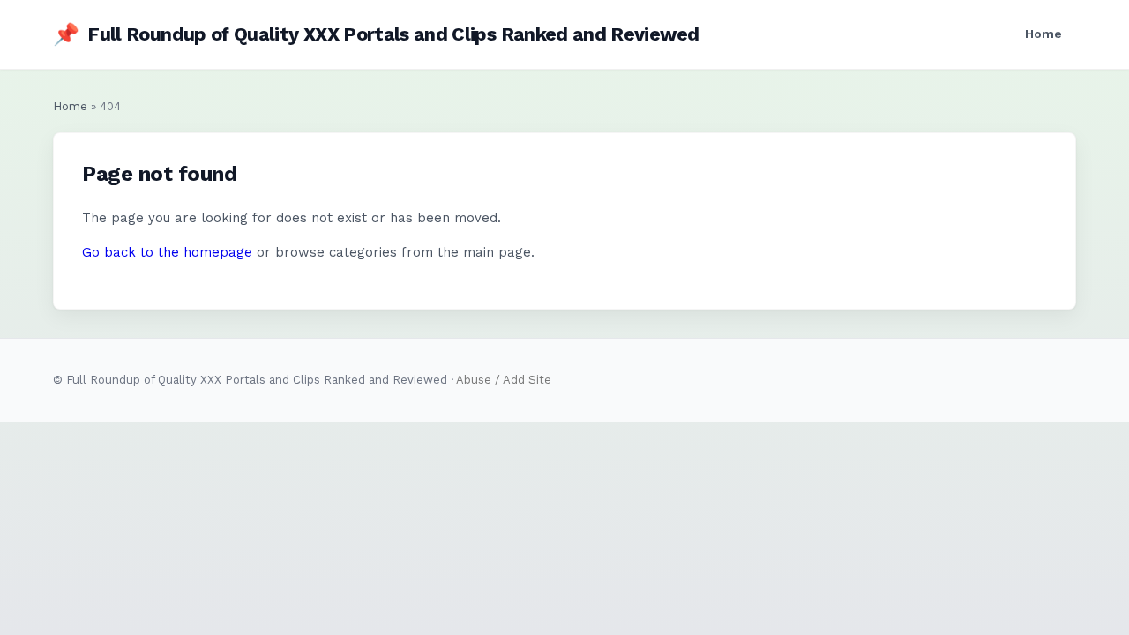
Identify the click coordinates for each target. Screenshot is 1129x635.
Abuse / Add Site (503, 379)
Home (1043, 33)
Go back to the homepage (167, 252)
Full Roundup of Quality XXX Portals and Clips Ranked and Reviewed (376, 34)
